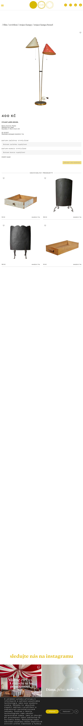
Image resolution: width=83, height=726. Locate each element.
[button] (80, 33)
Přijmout (52, 711)
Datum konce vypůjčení (14, 148)
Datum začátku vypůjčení (15, 140)
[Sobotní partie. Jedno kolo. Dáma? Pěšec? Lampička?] (62, 685)
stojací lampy (25, 25)
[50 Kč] (21, 195)
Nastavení (66, 711)
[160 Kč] (62, 195)
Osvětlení (13, 25)
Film (5, 25)
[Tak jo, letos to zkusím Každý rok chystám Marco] (20, 685)
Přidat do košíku (72, 162)
